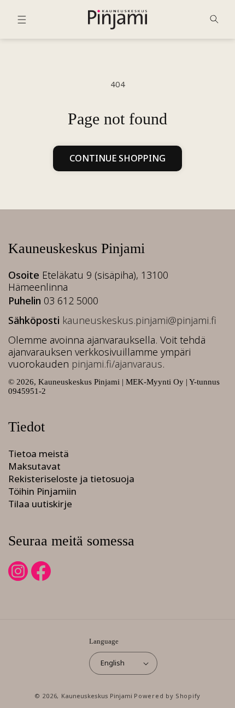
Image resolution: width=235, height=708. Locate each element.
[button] (22, 20)
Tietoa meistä (38, 453)
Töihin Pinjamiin (42, 491)
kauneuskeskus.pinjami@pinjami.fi (139, 320)
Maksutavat (34, 466)
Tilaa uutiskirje (40, 503)
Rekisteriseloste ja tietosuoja (71, 478)
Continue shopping (117, 158)
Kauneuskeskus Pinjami (96, 696)
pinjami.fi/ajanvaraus (117, 363)
